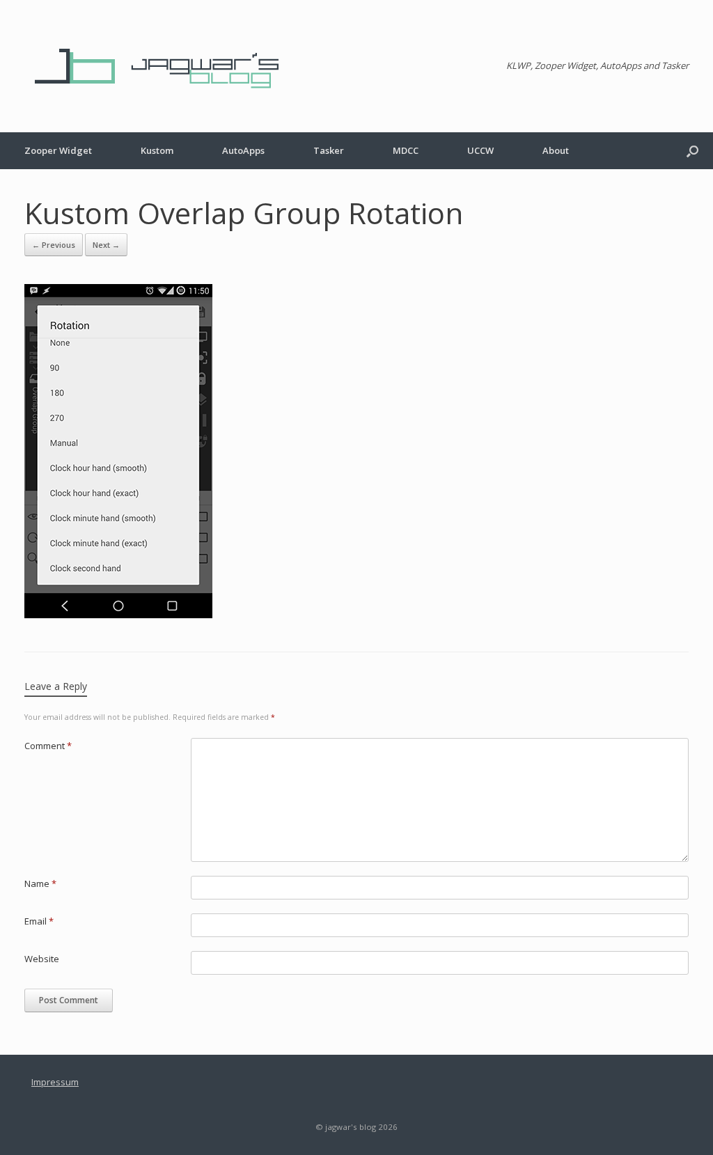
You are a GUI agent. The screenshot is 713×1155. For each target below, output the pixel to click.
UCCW (480, 150)
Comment (48, 745)
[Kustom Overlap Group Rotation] (118, 614)
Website (41, 958)
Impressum (55, 1082)
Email (39, 921)
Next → (106, 244)
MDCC (405, 150)
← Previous (53, 244)
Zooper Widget (58, 150)
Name (40, 883)
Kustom (157, 150)
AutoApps (243, 150)
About (555, 150)
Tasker (328, 150)
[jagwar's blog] (163, 66)
